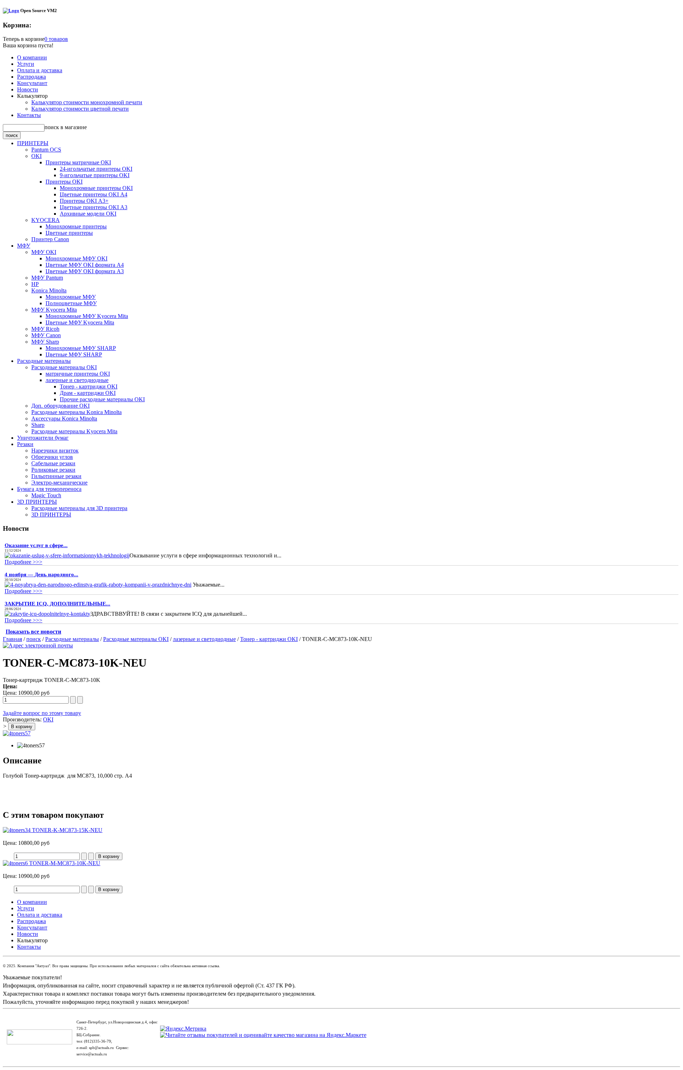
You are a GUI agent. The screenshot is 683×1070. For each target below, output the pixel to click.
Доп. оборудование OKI (60, 406)
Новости (27, 89)
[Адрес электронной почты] (38, 645)
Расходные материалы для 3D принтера (79, 508)
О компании (32, 57)
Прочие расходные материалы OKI (102, 399)
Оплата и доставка (39, 70)
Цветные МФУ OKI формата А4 (85, 265)
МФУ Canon (46, 335)
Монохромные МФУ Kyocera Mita (87, 316)
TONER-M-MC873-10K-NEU (64, 863)
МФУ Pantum (47, 278)
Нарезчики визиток (55, 450)
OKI (36, 156)
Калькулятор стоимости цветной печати (80, 109)
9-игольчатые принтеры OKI (94, 175)
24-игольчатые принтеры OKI (96, 169)
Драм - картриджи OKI (88, 393)
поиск (33, 639)
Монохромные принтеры (76, 226)
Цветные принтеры (69, 233)
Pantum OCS (46, 150)
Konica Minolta (49, 290)
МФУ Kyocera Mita (54, 310)
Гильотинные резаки (56, 476)
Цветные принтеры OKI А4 (93, 194)
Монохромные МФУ (71, 297)
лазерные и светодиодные (77, 380)
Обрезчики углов (52, 457)
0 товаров (56, 39)
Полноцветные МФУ (71, 303)
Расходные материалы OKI (64, 367)
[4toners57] (17, 733)
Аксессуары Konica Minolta (64, 418)
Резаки (25, 444)
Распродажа (31, 77)
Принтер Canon (50, 239)
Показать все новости (33, 632)
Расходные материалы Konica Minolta (76, 412)
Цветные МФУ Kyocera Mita (80, 322)
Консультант (32, 83)
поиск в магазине (65, 127)
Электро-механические (59, 483)
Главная (12, 639)
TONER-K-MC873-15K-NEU (66, 830)
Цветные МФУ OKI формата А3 (85, 271)
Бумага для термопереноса (49, 489)
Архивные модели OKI (88, 214)
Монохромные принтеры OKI (96, 188)
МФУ (23, 246)
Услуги (25, 64)
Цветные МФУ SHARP (74, 354)
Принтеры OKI (64, 182)
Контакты (29, 115)
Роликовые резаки (53, 470)
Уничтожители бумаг (43, 438)
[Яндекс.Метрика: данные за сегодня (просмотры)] (183, 1029)
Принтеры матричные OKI (78, 162)
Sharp (37, 425)
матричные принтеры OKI (78, 374)
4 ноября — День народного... (41, 574)
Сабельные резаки (53, 463)
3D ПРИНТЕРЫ (37, 502)
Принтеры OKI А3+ (84, 201)
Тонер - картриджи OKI (88, 386)
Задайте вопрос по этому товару (42, 713)
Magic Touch (46, 495)
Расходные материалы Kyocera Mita (74, 431)
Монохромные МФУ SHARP (81, 348)
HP (35, 284)
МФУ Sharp (45, 342)
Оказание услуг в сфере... (36, 545)
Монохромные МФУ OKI (76, 258)
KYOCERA (45, 220)
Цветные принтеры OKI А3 (93, 207)
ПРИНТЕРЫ (32, 143)
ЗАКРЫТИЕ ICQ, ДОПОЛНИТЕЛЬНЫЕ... (57, 603)
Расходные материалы (44, 361)
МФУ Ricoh (45, 329)
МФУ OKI (43, 252)
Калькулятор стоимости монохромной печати (86, 102)
